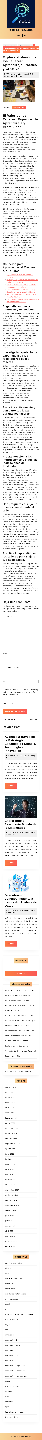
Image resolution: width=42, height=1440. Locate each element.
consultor (9, 1283)
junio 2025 (10, 1159)
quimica (8, 1391)
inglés (8, 1330)
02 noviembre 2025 (15, 756)
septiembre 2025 (12, 1144)
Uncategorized (25, 46)
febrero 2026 (11, 1118)
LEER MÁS (12, 787)
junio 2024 (10, 1221)
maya (7, 1381)
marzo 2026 (10, 1113)
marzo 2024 (10, 1236)
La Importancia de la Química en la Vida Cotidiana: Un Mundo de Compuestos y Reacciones (21, 1036)
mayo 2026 (10, 1102)
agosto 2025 (10, 1149)
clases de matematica (14, 1278)
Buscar (21, 973)
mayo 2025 (10, 1164)
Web (5, 681)
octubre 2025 (11, 1138)
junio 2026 (10, 1097)
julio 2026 (9, 1092)
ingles (8, 1324)
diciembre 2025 (12, 1128)
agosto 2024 (10, 1210)
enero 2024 (10, 1246)
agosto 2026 (10, 1087)
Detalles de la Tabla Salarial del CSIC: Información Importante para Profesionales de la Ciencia (20, 1020)
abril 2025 (9, 1169)
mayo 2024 (10, 1226)
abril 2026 (9, 1108)
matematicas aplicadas (15, 1366)
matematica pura (12, 1345)
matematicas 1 (11, 1355)
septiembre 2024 (12, 1205)
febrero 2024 (11, 1241)
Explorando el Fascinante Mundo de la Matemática (21, 824)
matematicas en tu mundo (17, 1376)
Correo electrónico (12, 667)
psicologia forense (13, 1386)
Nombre (7, 653)
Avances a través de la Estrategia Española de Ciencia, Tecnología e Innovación (20, 743)
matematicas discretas (15, 1371)
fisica (7, 1309)
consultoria (10, 1289)
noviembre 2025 (12, 1133)
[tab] (19, 36)
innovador (9, 1335)
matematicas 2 (11, 1360)
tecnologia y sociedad (14, 1412)
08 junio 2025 (13, 910)
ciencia (8, 1268)
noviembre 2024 (12, 1195)
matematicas (11, 1350)
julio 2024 (9, 1215)
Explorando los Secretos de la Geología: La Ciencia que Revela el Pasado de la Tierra (20, 1051)
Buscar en (21, 960)
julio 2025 (9, 1154)
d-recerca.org (21, 30)
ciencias (8, 1273)
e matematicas (11, 1299)
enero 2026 (10, 1123)
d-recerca (24, 74)
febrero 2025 (11, 1179)
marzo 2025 (10, 1174)
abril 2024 (9, 1231)
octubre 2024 (11, 1200)
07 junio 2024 (11, 74)
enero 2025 (10, 1185)
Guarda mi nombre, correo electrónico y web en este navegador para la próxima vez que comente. (20, 692)
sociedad (9, 1402)
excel (7, 1304)
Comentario (9, 616)
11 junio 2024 (13, 833)
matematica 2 (11, 1340)
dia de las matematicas (15, 1294)
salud (7, 1396)
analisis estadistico (13, 1263)
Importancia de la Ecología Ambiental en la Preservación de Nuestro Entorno (19, 1005)
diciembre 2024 (12, 1190)
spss (7, 1407)
